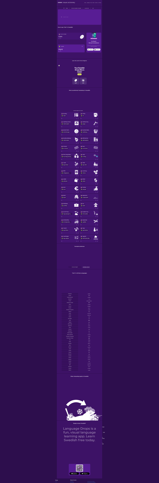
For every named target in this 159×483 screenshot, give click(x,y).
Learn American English (91, 481)
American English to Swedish (76, 8)
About (56, 481)
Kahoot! (93, 2)
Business (96, 2)
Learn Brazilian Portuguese (91, 482)
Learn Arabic (72, 482)
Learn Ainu (71, 481)
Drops (85, 2)
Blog (91, 2)
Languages (88, 2)
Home (67, 8)
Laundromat (87, 8)
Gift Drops (99, 2)
